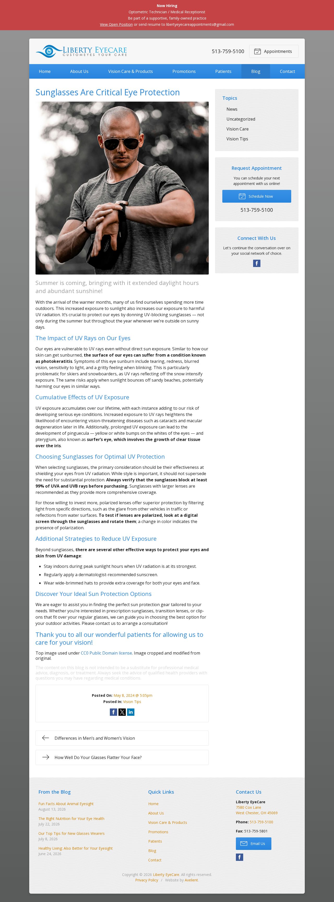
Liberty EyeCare (166, 874)
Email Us (257, 843)
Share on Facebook (113, 712)
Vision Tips (132, 701)
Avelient (191, 880)
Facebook (256, 263)
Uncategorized (240, 119)
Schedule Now (260, 196)
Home (45, 71)
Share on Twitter (122, 712)
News (231, 109)
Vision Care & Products (130, 71)
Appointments (277, 51)
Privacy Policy (146, 880)
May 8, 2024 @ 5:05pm (133, 695)
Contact (287, 71)
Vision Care (237, 129)
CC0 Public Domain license (106, 653)
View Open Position (116, 24)
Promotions (184, 71)
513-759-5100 (228, 51)
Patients (223, 71)
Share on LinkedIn (130, 712)
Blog (255, 71)
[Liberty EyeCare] (81, 51)
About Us (79, 71)
